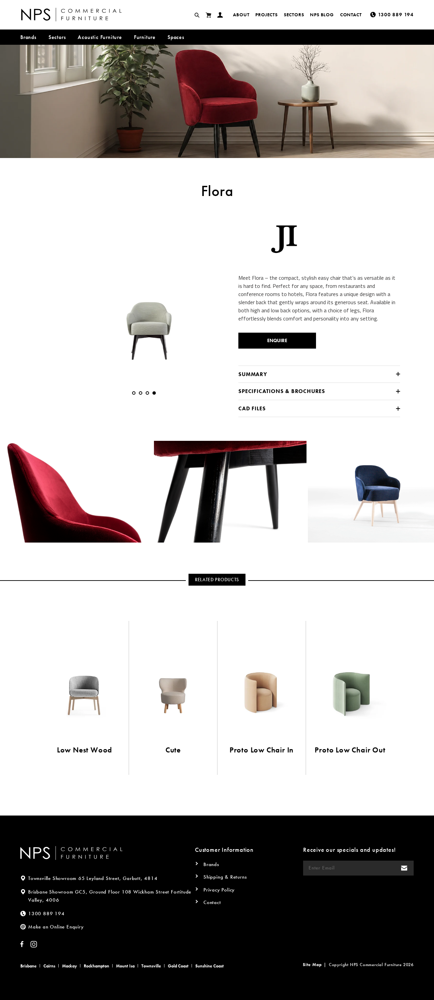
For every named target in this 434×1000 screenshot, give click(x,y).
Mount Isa (125, 966)
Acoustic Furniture (100, 37)
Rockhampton (96, 966)
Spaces (175, 37)
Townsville (151, 966)
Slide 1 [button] (134, 393)
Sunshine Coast (209, 966)
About (241, 15)
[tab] (134, 393)
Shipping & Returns (224, 877)
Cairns (49, 966)
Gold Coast (178, 966)
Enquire (277, 340)
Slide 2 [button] (140, 393)
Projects (266, 15)
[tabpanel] (144, 294)
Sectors (294, 15)
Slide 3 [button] (147, 393)
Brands (28, 37)
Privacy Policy (219, 889)
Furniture (145, 37)
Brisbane (28, 966)
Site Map (312, 964)
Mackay (69, 966)
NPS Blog (322, 15)
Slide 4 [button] (154, 393)
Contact (351, 15)
